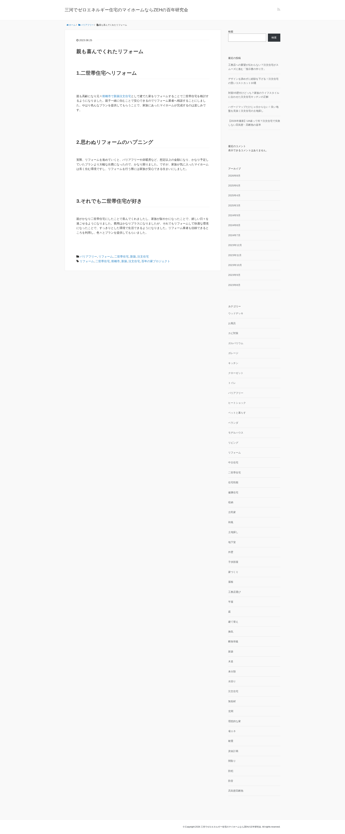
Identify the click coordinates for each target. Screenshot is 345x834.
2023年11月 (235, 255)
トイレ (232, 382)
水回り (232, 681)
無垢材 (232, 701)
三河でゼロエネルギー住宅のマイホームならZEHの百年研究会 (126, 9)
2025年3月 (234, 205)
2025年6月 (234, 185)
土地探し (233, 532)
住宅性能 (233, 482)
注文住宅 (143, 256)
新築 (133, 256)
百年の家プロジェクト (155, 261)
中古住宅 (233, 462)
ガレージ (233, 353)
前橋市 (115, 261)
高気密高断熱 (235, 790)
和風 (230, 522)
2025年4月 (234, 195)
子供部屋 (233, 561)
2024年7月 (234, 235)
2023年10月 (235, 265)
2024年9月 (234, 215)
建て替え (233, 621)
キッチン (233, 363)
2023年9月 (234, 275)
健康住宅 (233, 492)
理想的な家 (234, 721)
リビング (233, 442)
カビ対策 (233, 333)
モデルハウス (235, 432)
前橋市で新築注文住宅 (116, 96)
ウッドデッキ (235, 313)
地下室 (232, 542)
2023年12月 (235, 245)
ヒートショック (237, 402)
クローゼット (235, 373)
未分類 (232, 671)
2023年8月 (234, 285)
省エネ (232, 731)
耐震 (230, 741)
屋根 (230, 581)
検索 (230, 31)
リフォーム (105, 256)
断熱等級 (233, 641)
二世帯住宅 (121, 256)
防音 (230, 780)
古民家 (232, 512)
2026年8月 (234, 175)
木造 (230, 661)
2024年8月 (234, 225)
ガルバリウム (235, 343)
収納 (230, 502)
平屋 (230, 601)
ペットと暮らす (237, 412)
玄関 (230, 711)
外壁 (230, 552)
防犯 (230, 771)
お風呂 (232, 323)
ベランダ (233, 422)
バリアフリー (88, 256)
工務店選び (234, 591)
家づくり (233, 572)
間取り (232, 760)
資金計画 (233, 751)
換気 (230, 631)
